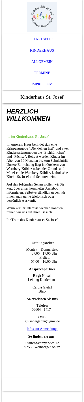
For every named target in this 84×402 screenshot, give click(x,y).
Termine (42, 73)
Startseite (42, 39)
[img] (42, 17)
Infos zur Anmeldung (42, 329)
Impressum (42, 84)
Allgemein (42, 61)
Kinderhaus (42, 50)
